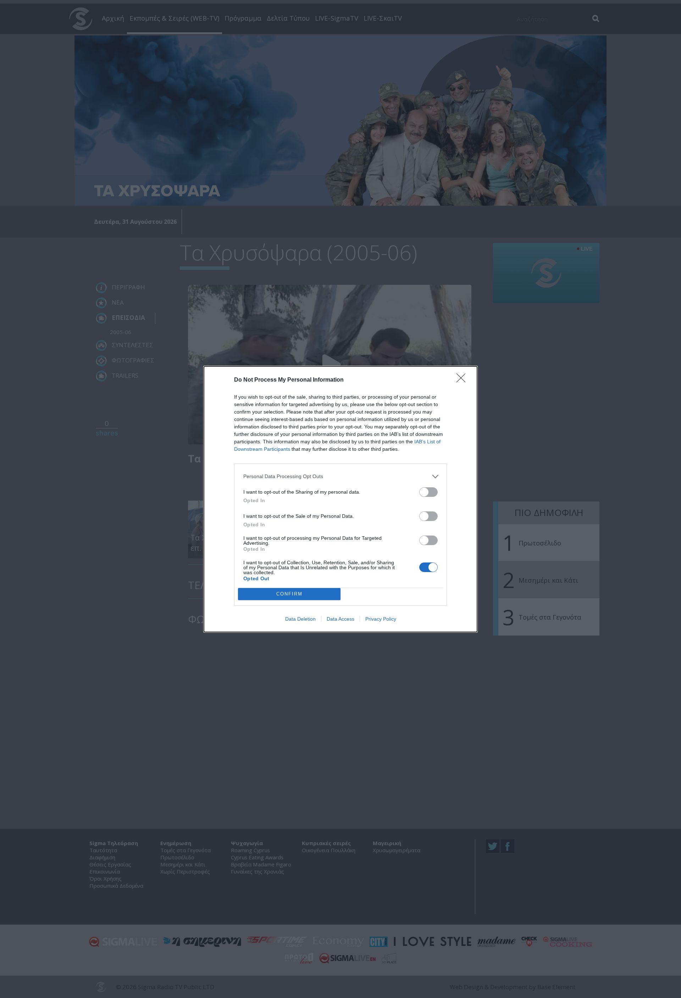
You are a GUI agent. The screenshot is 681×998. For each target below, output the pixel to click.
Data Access (340, 619)
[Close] (463, 380)
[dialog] (340, 499)
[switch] (428, 492)
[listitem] (340, 476)
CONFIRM (289, 594)
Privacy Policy (380, 619)
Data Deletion (300, 619)
